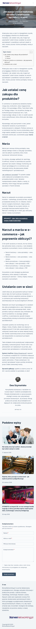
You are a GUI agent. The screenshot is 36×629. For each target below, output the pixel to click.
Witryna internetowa (9, 544)
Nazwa (5, 533)
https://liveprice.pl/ (20, 353)
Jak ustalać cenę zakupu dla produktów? (16, 54)
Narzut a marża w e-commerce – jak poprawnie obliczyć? (18, 61)
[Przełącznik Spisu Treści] (30, 52)
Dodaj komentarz (8, 549)
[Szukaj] (33, 3)
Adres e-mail (7, 538)
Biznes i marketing (18, 23)
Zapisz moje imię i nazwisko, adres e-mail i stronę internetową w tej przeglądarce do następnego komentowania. (16, 567)
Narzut (8, 58)
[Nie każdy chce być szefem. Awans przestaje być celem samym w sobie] (18, 435)
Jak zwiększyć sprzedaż (10, 174)
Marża (8, 56)
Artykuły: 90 (18, 409)
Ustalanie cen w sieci (10, 64)
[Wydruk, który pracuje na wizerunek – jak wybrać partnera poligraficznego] (18, 465)
